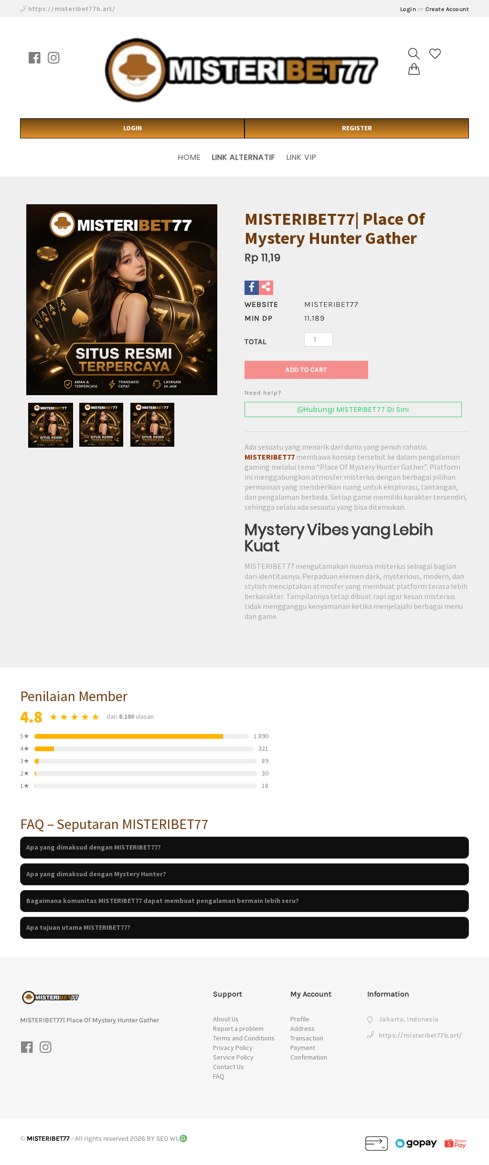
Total (255, 341)
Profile (299, 1019)
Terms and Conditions (244, 1038)
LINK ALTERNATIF (244, 157)
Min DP (258, 318)
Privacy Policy (233, 1047)
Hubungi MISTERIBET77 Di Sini (356, 409)
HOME (189, 157)
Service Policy (233, 1057)
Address (302, 1028)
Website (261, 304)
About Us (226, 1019)
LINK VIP (302, 157)
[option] (122, 299)
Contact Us (228, 1066)
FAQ (218, 1076)
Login (408, 9)
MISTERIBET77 (269, 457)
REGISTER (357, 128)
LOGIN (132, 128)
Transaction (306, 1038)
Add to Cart (306, 370)
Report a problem (238, 1028)
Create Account (447, 9)
